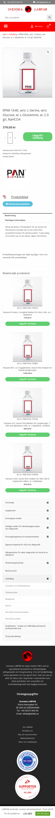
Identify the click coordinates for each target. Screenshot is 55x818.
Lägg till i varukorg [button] (27, 324)
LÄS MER (27, 813)
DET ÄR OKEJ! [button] (43, 813)
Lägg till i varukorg (37, 136)
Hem (5, 34)
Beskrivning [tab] (10, 215)
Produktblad (19, 197)
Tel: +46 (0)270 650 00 (27, 710)
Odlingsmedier (25, 153)
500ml (11, 157)
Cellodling (13, 34)
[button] (6, 26)
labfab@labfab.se (31, 713)
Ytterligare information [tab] (15, 220)
